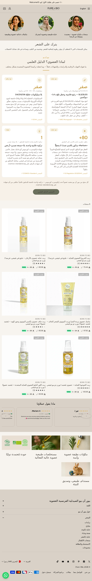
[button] (4, 8)
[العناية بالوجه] (46, 23)
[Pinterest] (78, 561)
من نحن (87, 572)
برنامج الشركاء (58, 572)
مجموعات (86, 547)
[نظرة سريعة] (51, 249)
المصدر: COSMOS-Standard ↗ (31, 173)
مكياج (88, 526)
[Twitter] (89, 561)
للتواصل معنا (77, 572)
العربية (28, 561)
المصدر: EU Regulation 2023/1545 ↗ (75, 173)
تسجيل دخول (46, 572)
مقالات (68, 572)
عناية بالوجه (85, 529)
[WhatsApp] (5, 575)
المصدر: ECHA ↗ (36, 120)
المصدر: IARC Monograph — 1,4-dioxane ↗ (72, 120)
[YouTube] (63, 561)
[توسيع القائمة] (88, 8)
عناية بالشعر (85, 537)
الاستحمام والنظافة (83, 544)
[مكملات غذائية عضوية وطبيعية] (16, 23)
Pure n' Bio (79, 567)
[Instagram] (73, 561)
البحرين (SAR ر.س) (10, 561)
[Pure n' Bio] (53, 8)
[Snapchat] (68, 561)
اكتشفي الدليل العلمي (46, 192)
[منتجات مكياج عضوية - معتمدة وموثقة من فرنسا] (76, 23)
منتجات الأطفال (84, 540)
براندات (87, 522)
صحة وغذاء (86, 533)
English (83, 8)
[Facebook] (84, 561)
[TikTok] (57, 561)
